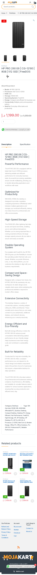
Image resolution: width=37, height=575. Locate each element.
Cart (15, 536)
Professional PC (16, 427)
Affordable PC (9, 410)
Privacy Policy (5, 532)
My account (17, 526)
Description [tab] (6, 144)
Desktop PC (21, 413)
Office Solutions (22, 425)
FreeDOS (26, 415)
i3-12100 (14, 422)
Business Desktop (20, 410)
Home (3, 13)
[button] (34, 20)
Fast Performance (16, 415)
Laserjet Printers (24, 452)
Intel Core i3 (22, 422)
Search (32, 6)
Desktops (12, 13)
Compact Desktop (11, 413)
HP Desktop (21, 418)
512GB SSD (14, 408)
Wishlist (16, 530)
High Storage (9, 418)
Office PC (13, 425)
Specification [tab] (25, 144)
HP (15, 418)
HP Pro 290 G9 (18, 420)
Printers (31, 452)
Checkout (17, 533)
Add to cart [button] (15, 473)
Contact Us (29, 528)
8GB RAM (22, 408)
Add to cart (20, 571)
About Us (29, 531)
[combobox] (16, 6)
